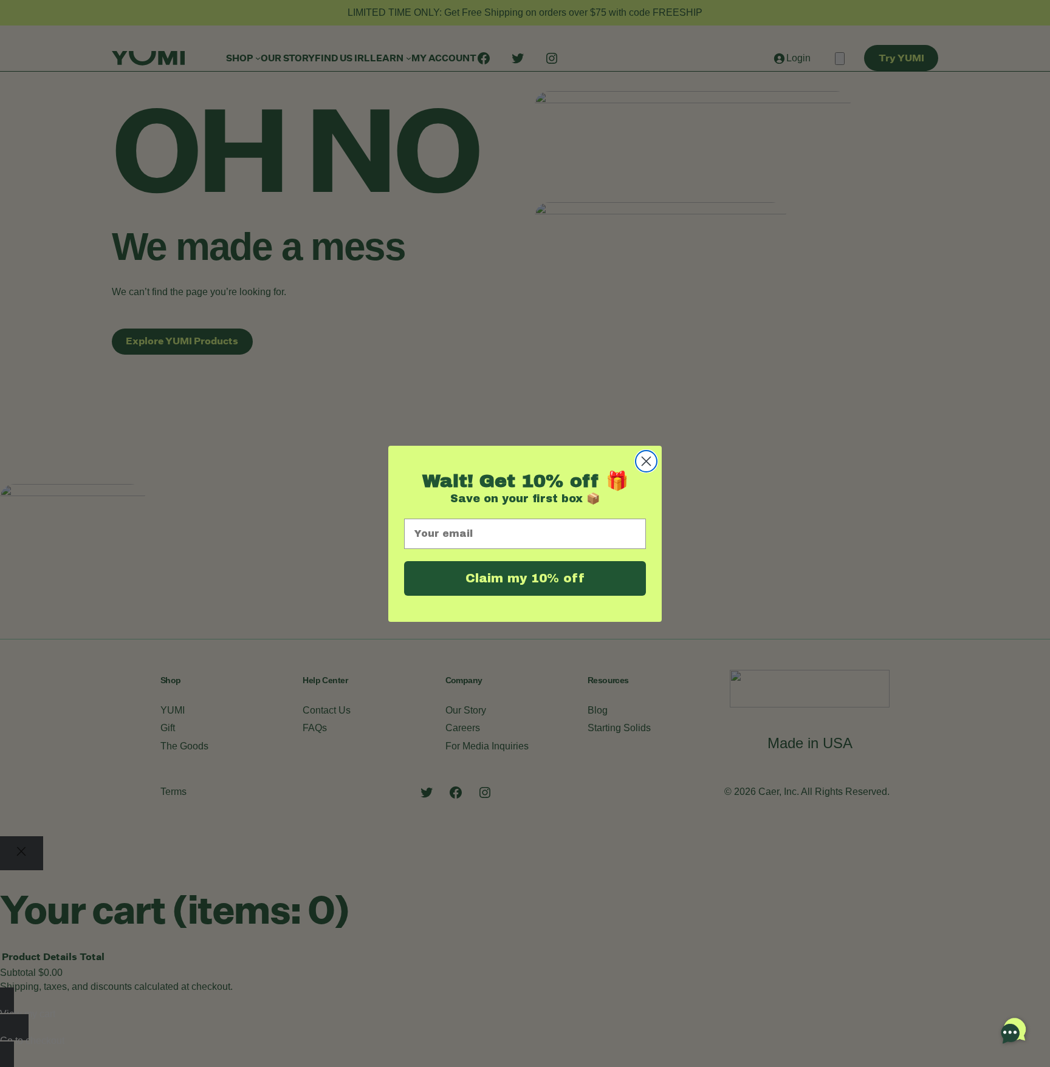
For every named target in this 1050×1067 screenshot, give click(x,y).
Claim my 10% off (525, 578)
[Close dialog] (646, 461)
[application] (1013, 1030)
